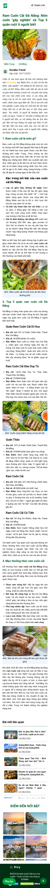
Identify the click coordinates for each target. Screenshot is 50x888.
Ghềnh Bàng (36, 823)
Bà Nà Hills (14, 846)
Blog (17, 867)
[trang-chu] (5, 5)
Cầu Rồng (36, 846)
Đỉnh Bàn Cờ (14, 823)
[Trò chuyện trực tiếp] (43, 881)
